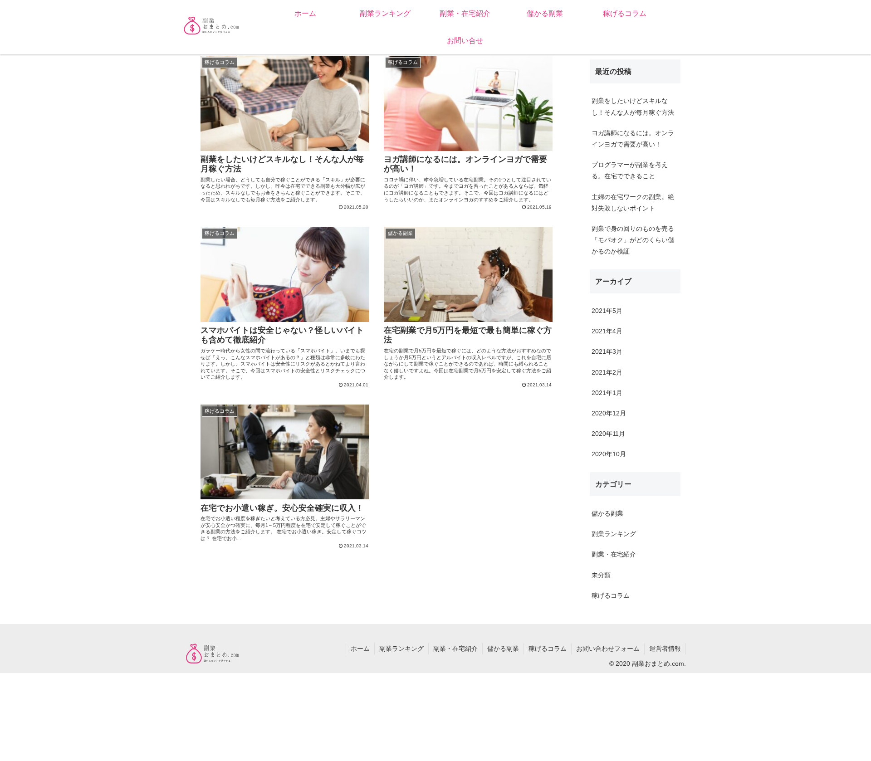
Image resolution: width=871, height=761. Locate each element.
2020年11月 (608, 433)
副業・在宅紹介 (614, 554)
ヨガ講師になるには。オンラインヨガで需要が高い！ (633, 138)
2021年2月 (607, 372)
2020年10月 (609, 454)
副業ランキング (614, 533)
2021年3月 (607, 351)
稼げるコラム (611, 595)
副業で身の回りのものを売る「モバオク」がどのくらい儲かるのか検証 (633, 240)
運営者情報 (665, 648)
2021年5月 (607, 310)
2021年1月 (607, 392)
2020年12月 (609, 413)
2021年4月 (607, 331)
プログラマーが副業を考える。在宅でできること (630, 170)
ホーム (360, 648)
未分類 (601, 575)
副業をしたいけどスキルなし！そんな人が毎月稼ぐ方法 (633, 106)
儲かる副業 (607, 513)
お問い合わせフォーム (608, 648)
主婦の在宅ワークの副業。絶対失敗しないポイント (633, 202)
